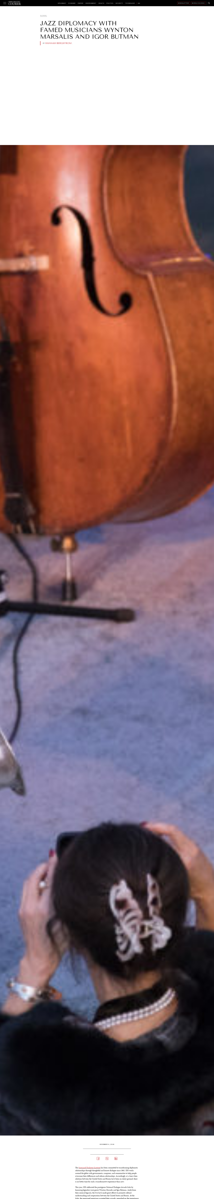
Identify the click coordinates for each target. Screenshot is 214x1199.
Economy (72, 3)
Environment (91, 3)
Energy (80, 3)
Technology (130, 3)
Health (101, 3)
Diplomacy (62, 3)
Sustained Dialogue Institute (89, 1167)
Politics (109, 3)
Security (119, 3)
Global (43, 16)
